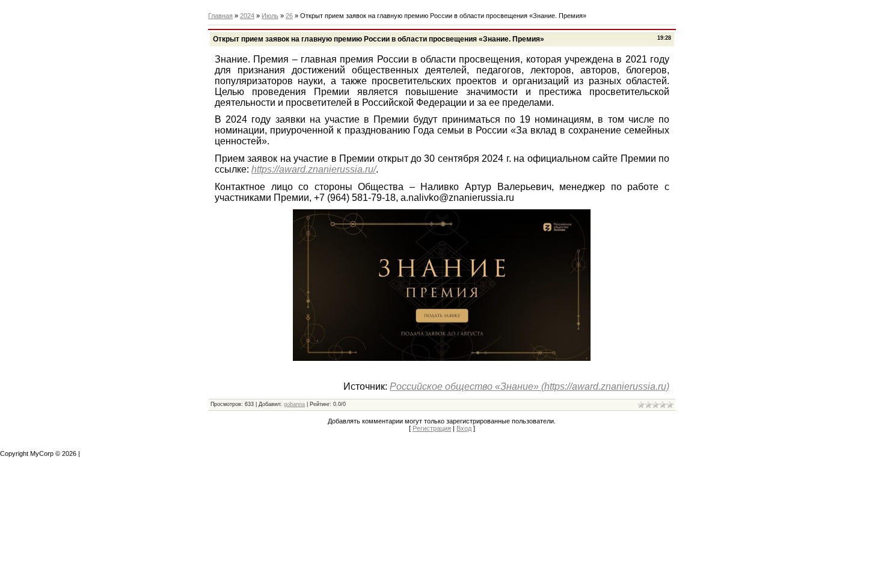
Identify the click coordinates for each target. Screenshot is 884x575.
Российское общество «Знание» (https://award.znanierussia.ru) (529, 386)
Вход (463, 428)
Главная (220, 15)
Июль (270, 15)
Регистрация (432, 428)
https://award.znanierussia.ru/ (313, 169)
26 (289, 15)
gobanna (294, 404)
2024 (247, 15)
